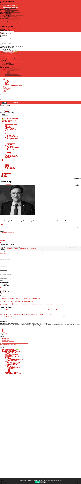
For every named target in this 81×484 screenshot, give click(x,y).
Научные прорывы (6, 89)
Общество (7, 81)
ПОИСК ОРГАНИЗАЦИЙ (4, 18)
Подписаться (7, 111)
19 (3, 290)
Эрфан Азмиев (8, 184)
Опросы (6, 137)
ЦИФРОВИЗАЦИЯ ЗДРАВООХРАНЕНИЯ (11, 135)
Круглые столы (8, 133)
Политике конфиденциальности (57, 478)
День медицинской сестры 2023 (13, 367)
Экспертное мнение (6, 88)
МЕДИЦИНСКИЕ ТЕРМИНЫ (5, 52)
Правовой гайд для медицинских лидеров (13, 85)
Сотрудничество (5, 115)
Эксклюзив (5, 87)
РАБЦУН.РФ (2, 23)
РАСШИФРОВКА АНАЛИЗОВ (5, 6)
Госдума (6, 82)
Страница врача (33, 248)
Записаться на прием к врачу (23, 248)
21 (5, 290)
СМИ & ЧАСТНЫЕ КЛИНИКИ (11, 144)
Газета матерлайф (5, 338)
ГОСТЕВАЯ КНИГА (3, 60)
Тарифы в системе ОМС (12, 136)
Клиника (4, 91)
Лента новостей (5, 339)
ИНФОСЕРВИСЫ (15, 102)
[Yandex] (0, 38)
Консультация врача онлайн (12, 248)
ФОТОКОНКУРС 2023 (11, 146)
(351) (3, 119)
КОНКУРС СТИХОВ (3, 32)
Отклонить (43, 482)
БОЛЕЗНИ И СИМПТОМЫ (5, 57)
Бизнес (4, 78)
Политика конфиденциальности (8, 341)
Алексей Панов (2, 309)
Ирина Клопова (3, 266)
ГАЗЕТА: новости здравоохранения (10, 118)
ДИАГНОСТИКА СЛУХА (4, 46)
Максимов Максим (4, 262)
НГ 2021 (9, 153)
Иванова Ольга (3, 270)
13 (4, 288)
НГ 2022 (9, 152)
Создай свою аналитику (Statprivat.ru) (10, 130)
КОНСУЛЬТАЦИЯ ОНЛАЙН (5, 4)
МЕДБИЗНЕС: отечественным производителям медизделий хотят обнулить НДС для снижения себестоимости (20, 298)
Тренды (4, 86)
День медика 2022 (11, 149)
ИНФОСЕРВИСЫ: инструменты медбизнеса (8, 122)
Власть (6, 80)
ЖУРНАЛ (9, 102)
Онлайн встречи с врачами (11, 124)
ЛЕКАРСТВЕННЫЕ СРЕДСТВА (6, 55)
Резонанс (4, 90)
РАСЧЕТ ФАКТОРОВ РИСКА (5, 40)
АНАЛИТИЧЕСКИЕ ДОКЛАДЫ (6, 38)
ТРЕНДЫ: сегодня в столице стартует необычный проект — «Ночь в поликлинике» (15, 303)
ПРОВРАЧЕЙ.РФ (3, 9)
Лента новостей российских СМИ (11, 155)
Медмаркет (7, 125)
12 (3, 288)
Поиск (13, 112)
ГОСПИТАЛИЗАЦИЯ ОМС (5, 15)
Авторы (1, 179)
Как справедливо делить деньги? (14, 362)
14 (5, 288)
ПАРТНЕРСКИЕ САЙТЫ (4, 29)
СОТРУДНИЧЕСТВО (4, 66)
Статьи (1, 224)
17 (0, 290)
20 (4, 290)
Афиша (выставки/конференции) (9, 127)
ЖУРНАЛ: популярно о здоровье (9, 120)
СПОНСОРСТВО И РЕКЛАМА (5, 63)
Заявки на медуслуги (9, 128)
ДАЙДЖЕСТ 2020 (3, 35)
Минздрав (7, 83)
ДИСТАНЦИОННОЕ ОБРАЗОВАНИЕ (7, 26)
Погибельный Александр (5, 274)
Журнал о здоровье (5, 340)
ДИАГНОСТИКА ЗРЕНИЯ (5, 49)
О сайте (3, 114)
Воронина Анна (3, 278)
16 (8, 288)
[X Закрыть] (10, 74)
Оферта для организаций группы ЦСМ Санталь (8, 344)
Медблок (7, 84)
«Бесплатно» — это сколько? (11, 141)
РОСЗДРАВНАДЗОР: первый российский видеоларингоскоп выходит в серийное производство (17, 301)
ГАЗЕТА (4, 102)
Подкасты (7, 131)
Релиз (4, 79)
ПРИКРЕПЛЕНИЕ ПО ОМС (5, 12)
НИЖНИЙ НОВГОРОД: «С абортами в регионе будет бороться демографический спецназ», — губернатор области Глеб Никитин (29, 314)
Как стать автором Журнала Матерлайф (13, 373)
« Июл (1, 293)
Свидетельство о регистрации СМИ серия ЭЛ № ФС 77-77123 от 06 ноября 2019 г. (14, 343)
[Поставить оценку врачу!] (24, 247)
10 (0, 288)
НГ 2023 (9, 151)
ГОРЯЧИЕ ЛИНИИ (3, 21)
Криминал (4, 92)
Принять (37, 482)
